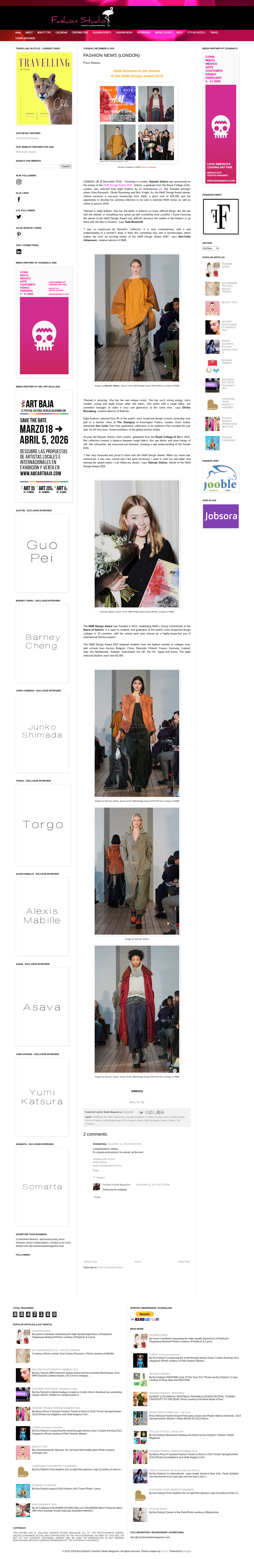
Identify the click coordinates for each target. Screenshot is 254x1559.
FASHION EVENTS (102, 32)
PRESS (179, 32)
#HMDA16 (97, 1117)
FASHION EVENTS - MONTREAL (167, 1393)
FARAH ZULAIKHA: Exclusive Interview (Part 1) (229, 347)
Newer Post (90, 1261)
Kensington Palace (158, 1120)
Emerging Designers (135, 1117)
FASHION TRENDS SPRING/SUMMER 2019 (229, 422)
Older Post (184, 1261)
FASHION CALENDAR (228, 439)
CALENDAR (61, 32)
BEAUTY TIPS (44, 32)
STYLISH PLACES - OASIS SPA (166, 1431)
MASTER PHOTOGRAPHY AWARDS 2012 (229, 326)
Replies (100, 1177)
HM (146, 1120)
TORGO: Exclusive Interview (47, 1427)
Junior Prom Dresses (27, 138)
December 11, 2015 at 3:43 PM (152, 1184)
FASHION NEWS (124, 32)
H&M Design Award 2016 (115, 1120)
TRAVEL (214, 32)
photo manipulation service (107, 1165)
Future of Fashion (93, 1120)
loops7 (164, 1551)
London (171, 1120)
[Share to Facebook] (159, 1112)
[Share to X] (155, 1112)
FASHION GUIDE (227, 265)
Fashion (150, 1117)
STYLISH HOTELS (196, 32)
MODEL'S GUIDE (163, 32)
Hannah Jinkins (135, 1120)
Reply (96, 1170)
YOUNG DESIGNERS (25, 38)
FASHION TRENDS (227, 362)
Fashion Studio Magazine (116, 1184)
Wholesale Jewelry (26, 152)
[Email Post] (140, 1112)
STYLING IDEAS (158, 1509)
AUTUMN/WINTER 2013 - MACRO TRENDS (229, 287)
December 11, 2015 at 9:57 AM (124, 1144)
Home (18, 32)
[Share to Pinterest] (162, 1112)
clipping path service (104, 1159)
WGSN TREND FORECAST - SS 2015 (169, 1412)
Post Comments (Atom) (110, 1267)
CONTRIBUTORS (80, 32)
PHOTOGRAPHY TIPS (44, 1504)
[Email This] (147, 1112)
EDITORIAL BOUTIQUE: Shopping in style (228, 384)
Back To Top (137, 1102)
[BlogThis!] (151, 1112)
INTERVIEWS (143, 32)
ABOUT (29, 32)
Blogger (187, 1551)
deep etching (100, 1162)
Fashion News (162, 1117)
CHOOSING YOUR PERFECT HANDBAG (228, 403)
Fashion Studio (177, 1117)
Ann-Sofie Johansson (113, 1117)
